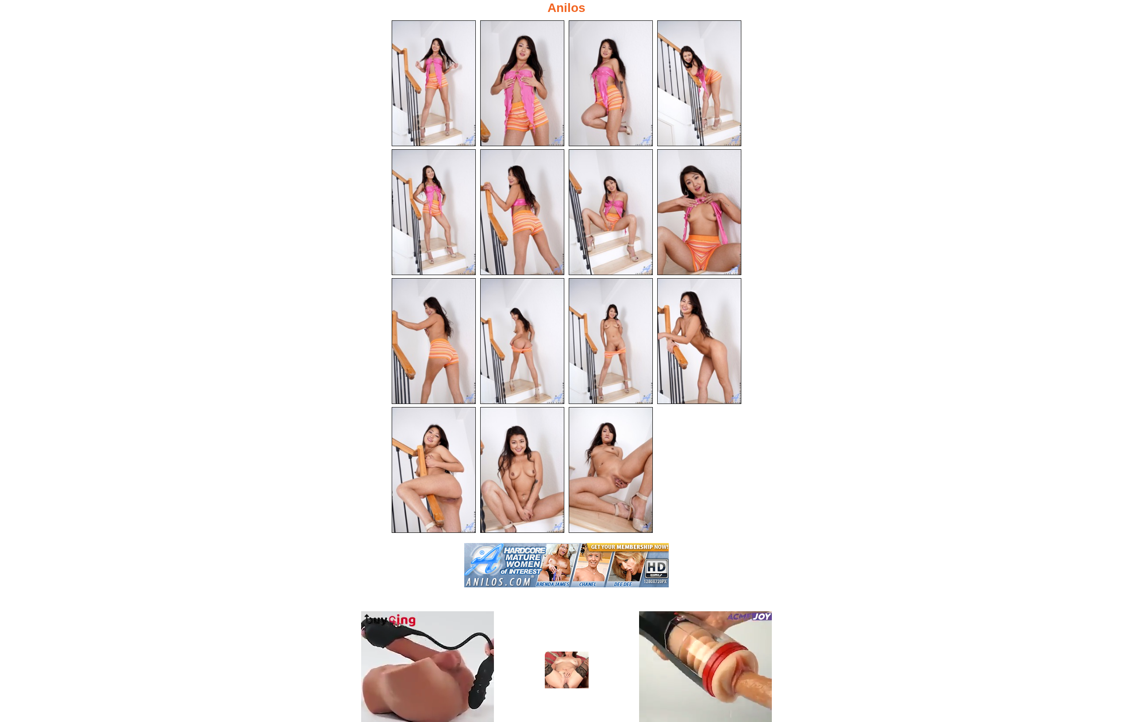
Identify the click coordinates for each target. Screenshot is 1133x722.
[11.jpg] (611, 341)
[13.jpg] (434, 470)
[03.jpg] (611, 83)
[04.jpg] (699, 83)
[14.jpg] (522, 470)
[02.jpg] (522, 83)
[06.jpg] (522, 212)
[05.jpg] (434, 212)
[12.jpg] (699, 341)
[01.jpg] (434, 83)
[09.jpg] (434, 341)
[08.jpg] (699, 212)
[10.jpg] (522, 341)
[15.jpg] (611, 470)
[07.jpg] (611, 212)
